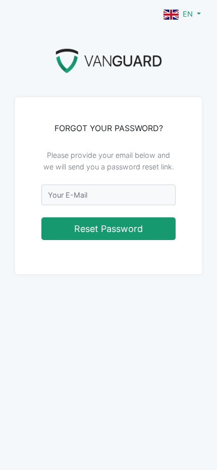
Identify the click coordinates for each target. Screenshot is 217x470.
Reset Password (108, 228)
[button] (182, 14)
